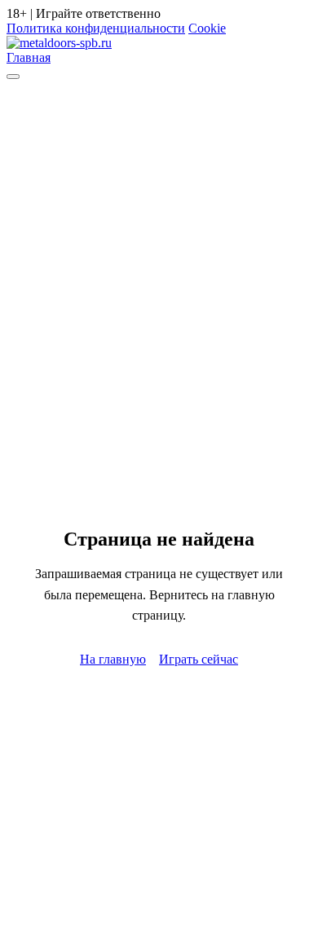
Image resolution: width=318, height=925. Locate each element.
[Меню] (13, 76)
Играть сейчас (198, 659)
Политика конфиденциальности (96, 28)
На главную (113, 659)
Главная (29, 57)
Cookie (207, 28)
